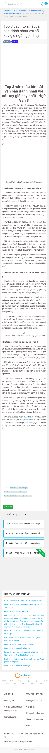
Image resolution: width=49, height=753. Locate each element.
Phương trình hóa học (35, 713)
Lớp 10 (23, 684)
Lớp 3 (12, 681)
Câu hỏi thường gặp (12, 717)
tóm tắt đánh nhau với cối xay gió (15, 492)
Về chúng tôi (9, 701)
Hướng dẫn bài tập (34, 701)
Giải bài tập (31, 707)
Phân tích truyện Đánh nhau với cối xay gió (19, 644)
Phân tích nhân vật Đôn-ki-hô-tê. (16, 611)
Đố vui (29, 725)
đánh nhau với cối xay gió (18, 488)
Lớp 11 (32, 684)
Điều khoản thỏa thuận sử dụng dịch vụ (13, 709)
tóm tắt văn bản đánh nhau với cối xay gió (18, 496)
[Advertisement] (24, 64)
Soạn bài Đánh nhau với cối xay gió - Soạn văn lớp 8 (23, 601)
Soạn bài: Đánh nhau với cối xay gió (17, 648)
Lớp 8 (7, 684)
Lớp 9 (15, 684)
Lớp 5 (29, 681)
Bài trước (8, 507)
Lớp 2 (4, 681)
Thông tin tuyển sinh (34, 719)
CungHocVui (25, 420)
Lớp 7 (45, 681)
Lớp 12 (41, 684)
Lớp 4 (20, 681)
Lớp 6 (37, 681)
